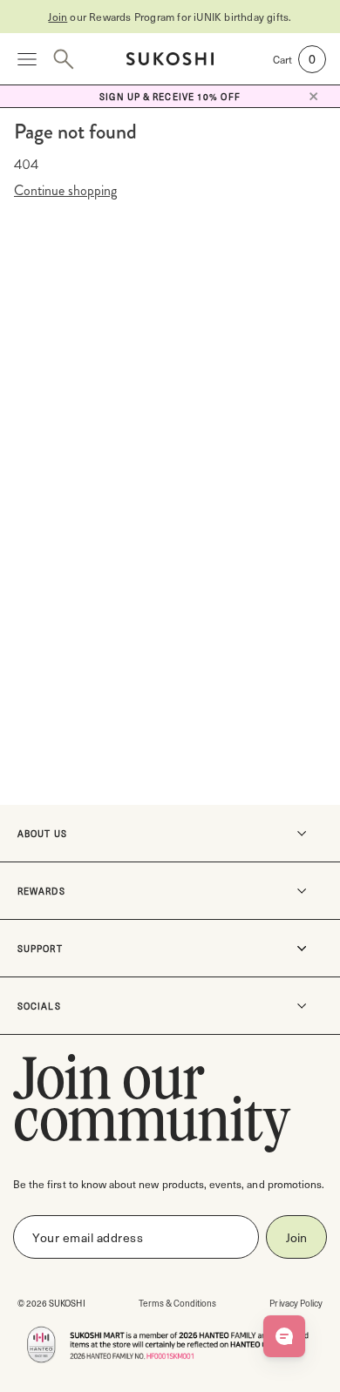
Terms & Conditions (178, 1302)
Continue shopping (65, 190)
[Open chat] (284, 1336)
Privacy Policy (296, 1302)
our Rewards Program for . (169, 16)
